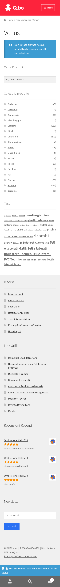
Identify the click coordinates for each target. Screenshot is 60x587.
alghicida (7, 216)
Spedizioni (14, 306)
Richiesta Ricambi (18, 373)
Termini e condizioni (19, 319)
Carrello (46, 578)
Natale (11, 158)
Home (10, 19)
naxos (50, 225)
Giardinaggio (14, 120)
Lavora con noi (16, 300)
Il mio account (10, 581)
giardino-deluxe (37, 220)
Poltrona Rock (26, 236)
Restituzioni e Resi (18, 312)
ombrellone (28, 230)
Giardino (12, 125)
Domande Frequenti (19, 380)
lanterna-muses (11, 225)
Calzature (12, 109)
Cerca (30, 581)
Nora (6, 230)
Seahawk (9, 242)
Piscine (11, 180)
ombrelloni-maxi (40, 230)
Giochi (11, 131)
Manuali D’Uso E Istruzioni (22, 357)
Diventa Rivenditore (19, 404)
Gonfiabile (13, 136)
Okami (19, 229)
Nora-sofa (12, 230)
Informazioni (15, 294)
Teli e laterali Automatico (34, 242)
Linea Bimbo (14, 152)
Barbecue (12, 104)
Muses (43, 224)
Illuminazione (14, 142)
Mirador (36, 225)
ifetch (51, 220)
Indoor (11, 147)
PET (10, 174)
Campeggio (13, 115)
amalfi (15, 215)
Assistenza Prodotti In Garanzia (25, 386)
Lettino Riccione (26, 225)
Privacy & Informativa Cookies (24, 325)
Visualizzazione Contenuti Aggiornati (28, 392)
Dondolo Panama (11, 221)
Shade (16, 243)
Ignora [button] (5, 572)
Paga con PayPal (17, 398)
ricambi (41, 236)
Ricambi (12, 185)
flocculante (22, 221)
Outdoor (12, 169)
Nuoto (11, 163)
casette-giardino (37, 215)
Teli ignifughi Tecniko (34, 259)
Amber (22, 215)
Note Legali (14, 331)
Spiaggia (12, 190)
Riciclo (12, 411)
